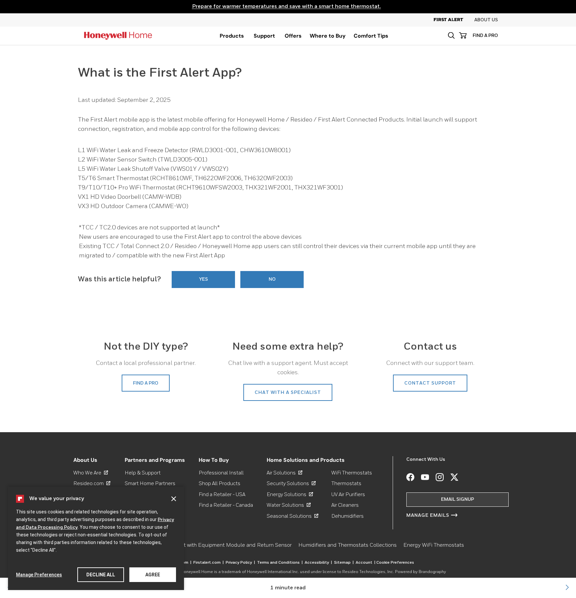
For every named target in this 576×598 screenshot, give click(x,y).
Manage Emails (427, 515)
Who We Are (90, 472)
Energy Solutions (290, 494)
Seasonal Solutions (292, 516)
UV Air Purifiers (348, 494)
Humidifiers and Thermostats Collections (347, 545)
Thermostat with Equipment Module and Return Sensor (225, 545)
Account (365, 563)
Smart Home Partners (150, 483)
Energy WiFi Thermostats (433, 545)
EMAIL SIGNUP (457, 499)
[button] (451, 35)
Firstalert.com (208, 563)
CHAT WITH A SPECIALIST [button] (288, 392)
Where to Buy (328, 35)
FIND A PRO (485, 35)
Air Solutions (284, 472)
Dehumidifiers (347, 516)
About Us (486, 20)
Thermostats (346, 483)
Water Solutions (289, 505)
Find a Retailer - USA (222, 494)
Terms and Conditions (280, 563)
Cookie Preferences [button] (395, 563)
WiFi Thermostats (351, 472)
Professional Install (221, 472)
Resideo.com (91, 483)
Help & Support (143, 472)
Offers (293, 35)
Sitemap (344, 563)
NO (272, 279)
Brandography (432, 572)
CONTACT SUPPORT (430, 383)
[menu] (232, 35)
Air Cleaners (345, 505)
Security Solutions (291, 483)
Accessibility (318, 563)
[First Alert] (454, 20)
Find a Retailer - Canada (226, 505)
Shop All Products (219, 483)
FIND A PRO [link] (145, 383)
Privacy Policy (240, 563)
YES (203, 279)
